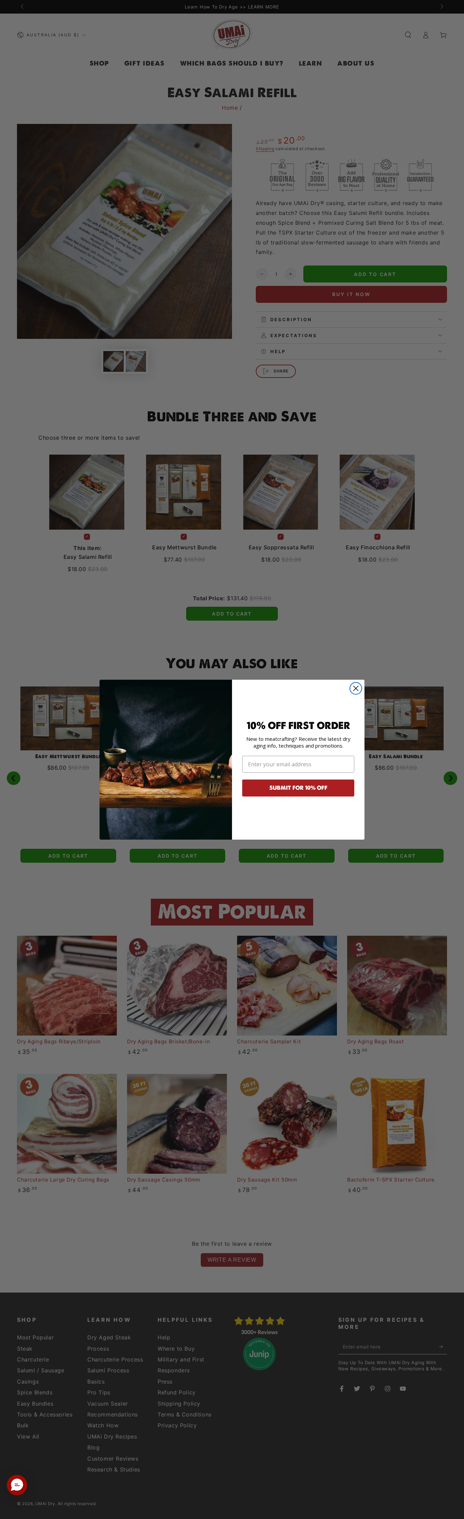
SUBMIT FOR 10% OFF (298, 787)
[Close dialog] (356, 688)
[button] (17, 1485)
